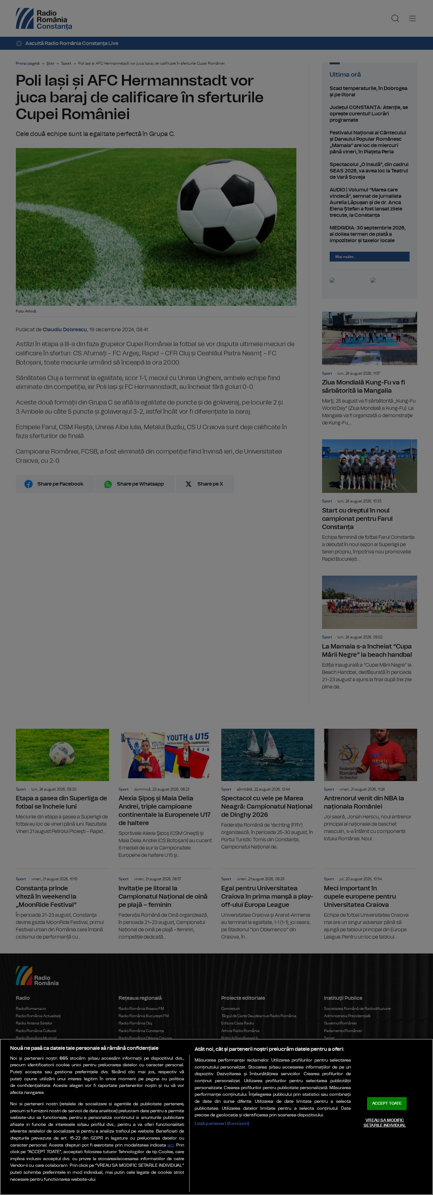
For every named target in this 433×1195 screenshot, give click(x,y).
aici (170, 1145)
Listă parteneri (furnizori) (222, 1123)
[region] (216, 1117)
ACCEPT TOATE (387, 1103)
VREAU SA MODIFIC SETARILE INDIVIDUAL (385, 1122)
